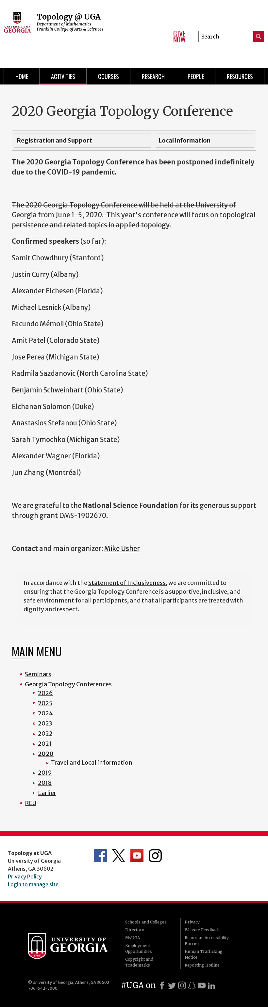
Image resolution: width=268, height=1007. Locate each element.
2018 (45, 782)
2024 (45, 713)
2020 (46, 753)
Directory (134, 929)
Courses (108, 76)
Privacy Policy (25, 876)
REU (30, 803)
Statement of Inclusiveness (127, 583)
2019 (45, 772)
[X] (172, 985)
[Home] (82, 32)
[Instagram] (182, 985)
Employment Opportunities (138, 948)
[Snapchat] (192, 985)
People (196, 76)
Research (153, 76)
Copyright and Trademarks (139, 962)
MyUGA (132, 937)
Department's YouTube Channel (136, 855)
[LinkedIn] (211, 985)
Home (21, 76)
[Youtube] (202, 985)
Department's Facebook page (100, 855)
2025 (45, 703)
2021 (45, 743)
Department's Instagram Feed (155, 855)
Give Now (179, 36)
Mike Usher (122, 548)
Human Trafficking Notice (204, 954)
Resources (240, 76)
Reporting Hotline (202, 965)
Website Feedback (202, 929)
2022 (45, 733)
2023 (45, 723)
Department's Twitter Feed (118, 855)
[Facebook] (162, 985)
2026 (45, 693)
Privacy (192, 922)
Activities (63, 76)
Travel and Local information (91, 762)
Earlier (47, 793)
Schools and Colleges (146, 922)
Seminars (38, 674)
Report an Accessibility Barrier (207, 940)
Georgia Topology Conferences (68, 684)
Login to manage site (33, 884)
